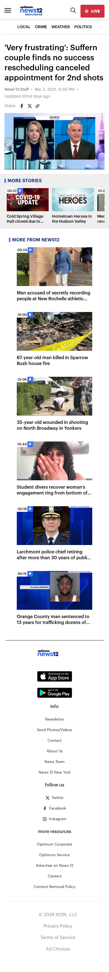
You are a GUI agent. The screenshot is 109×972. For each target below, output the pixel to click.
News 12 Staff (16, 90)
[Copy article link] (37, 106)
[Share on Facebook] (22, 106)
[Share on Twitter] (29, 106)
